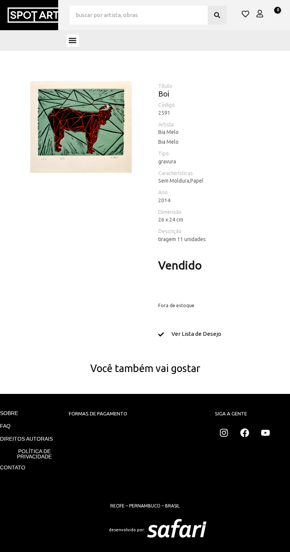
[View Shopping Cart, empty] (273, 14)
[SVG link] (218, 530)
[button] (72, 40)
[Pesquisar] (217, 15)
